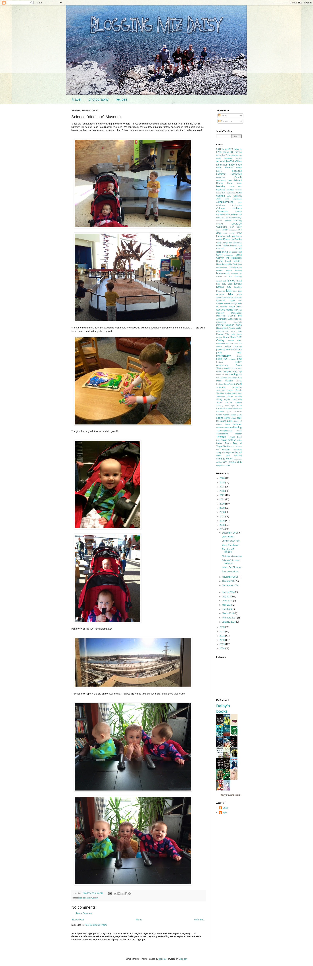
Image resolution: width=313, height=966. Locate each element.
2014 (222, 529)
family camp (222, 243)
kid (224, 291)
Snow (219, 402)
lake (230, 294)
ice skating (235, 276)
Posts (223, 115)
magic (234, 304)
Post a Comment (84, 913)
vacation (226, 449)
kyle (240, 291)
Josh (230, 284)
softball (238, 402)
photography (98, 99)
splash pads (236, 415)
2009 (222, 644)
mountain (238, 322)
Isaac (231, 280)
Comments (226, 121)
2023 (222, 491)
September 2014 (230, 585)
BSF (224, 193)
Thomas (221, 436)
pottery (238, 362)
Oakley (220, 340)
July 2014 (227, 596)
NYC (239, 337)
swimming (236, 427)
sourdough (229, 406)
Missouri (232, 315)
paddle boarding (233, 346)
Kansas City (223, 287)
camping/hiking (224, 201)
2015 (222, 525)
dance (219, 230)
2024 (222, 486)
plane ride (222, 359)
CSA (232, 227)
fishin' (219, 245)
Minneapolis (236, 313)
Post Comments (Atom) (96, 925)
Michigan (238, 310)
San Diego (232, 378)
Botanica (220, 189)
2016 (222, 520)
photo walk (229, 352)
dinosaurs (233, 230)
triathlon (232, 440)
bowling (230, 190)
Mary (232, 306)
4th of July (220, 155)
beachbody (221, 180)
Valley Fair (221, 452)
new (233, 331)
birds (239, 183)
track (239, 437)
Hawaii (228, 261)
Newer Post (78, 919)
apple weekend (224, 158)
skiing (219, 399)
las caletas (228, 298)
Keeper (219, 291)
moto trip (237, 319)
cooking (238, 220)
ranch (218, 371)
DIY (240, 230)
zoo (228, 465)
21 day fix (237, 149)
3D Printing (236, 152)
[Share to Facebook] (126, 893)
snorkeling (237, 399)
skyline (227, 399)
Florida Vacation (230, 245)
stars (233, 418)
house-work (223, 273)
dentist (225, 230)
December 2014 (230, 533)
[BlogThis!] (119, 893)
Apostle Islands (235, 155)
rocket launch (222, 375)
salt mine (223, 378)
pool (239, 359)
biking (230, 183)
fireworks (237, 243)
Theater (238, 434)
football (220, 248)
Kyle (225, 812)
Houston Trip (236, 274)
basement (221, 174)
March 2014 (228, 613)
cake (229, 196)
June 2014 (227, 600)
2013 (222, 627)
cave (240, 202)
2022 (222, 495)
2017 (222, 516)
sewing (228, 393)
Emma (227, 239)
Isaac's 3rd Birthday (231, 567)
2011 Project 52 (224, 149)
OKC (239, 340)
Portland (219, 362)
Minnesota (220, 316)
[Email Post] (109, 893)
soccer (229, 402)
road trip (237, 371)
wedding (238, 455)
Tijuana (231, 437)
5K (227, 155)
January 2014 (229, 622)
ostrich (219, 347)
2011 (222, 635)
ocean (231, 340)
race (240, 368)
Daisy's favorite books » (231, 795)
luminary (228, 303)
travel (76, 99)
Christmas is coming (232, 556)
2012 (222, 631)
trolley (239, 440)
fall (232, 239)
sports (219, 417)
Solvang (219, 406)
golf (240, 252)
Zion (223, 465)
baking (219, 171)
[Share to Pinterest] (129, 893)
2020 (222, 504)
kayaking (238, 287)
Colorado (227, 218)
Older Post (199, 919)
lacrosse (220, 294)
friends (238, 248)
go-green (233, 252)
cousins (219, 224)
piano (239, 356)
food (240, 246)
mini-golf (220, 313)
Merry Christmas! (230, 545)
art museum (222, 165)
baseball (237, 170)
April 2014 (227, 609)
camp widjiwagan (233, 199)
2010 (222, 640)
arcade (239, 158)
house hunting (234, 270)
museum (230, 325)
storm (227, 424)
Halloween (236, 258)
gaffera (162, 959)
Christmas (222, 211)
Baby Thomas (224, 167)
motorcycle (221, 322)
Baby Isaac (235, 164)
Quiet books (227, 536)
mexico (229, 310)
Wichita (220, 458)
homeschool (221, 267)
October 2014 (229, 581)
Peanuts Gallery (234, 349)
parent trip (220, 349)
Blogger (183, 959)
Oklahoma (220, 343)
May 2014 (227, 605)
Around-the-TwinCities (229, 161)
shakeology (236, 393)
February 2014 (229, 617)
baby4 (239, 168)
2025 (222, 482)
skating (238, 396)
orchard (229, 343)
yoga (218, 465)
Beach (238, 177)
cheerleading (236, 205)
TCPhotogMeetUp (224, 431)
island (239, 281)
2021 (222, 499)
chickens (237, 208)
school (238, 383)
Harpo (219, 261)
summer (237, 424)
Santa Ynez (229, 384)
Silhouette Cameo (224, 396)
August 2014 (228, 592)
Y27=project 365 (232, 461)
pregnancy (222, 364)
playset (232, 359)
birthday (221, 186)
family (238, 239)
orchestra (238, 343)
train (218, 440)
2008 (222, 648)
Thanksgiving (222, 434)
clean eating (230, 214)
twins (219, 443)
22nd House (222, 152)
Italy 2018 (221, 284)
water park (223, 455)
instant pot (221, 281)
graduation (228, 255)
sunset (226, 427)
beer (230, 180)
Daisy (239, 227)
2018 (222, 512)
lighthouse (220, 300)
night (233, 334)
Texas (239, 431)
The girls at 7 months (228, 550)
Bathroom (220, 177)
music (239, 325)
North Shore (229, 337)
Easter (219, 239)
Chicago (220, 208)
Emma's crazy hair (231, 541)
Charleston (220, 205)
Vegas (228, 452)
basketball (236, 174)
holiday (237, 261)
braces (238, 190)
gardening (222, 251)
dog (218, 232)
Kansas (238, 284)
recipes (121, 99)
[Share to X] (122, 893)
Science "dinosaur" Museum (231, 561)
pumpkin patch (230, 368)
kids (80, 898)
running (233, 374)
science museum (90, 898)
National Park (222, 328)
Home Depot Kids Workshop (229, 264)
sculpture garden (224, 390)
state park (226, 420)
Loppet (232, 300)
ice (225, 277)
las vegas (238, 298)
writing (219, 462)
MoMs (230, 319)
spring (227, 418)
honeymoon (236, 267)
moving (220, 325)
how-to (219, 277)
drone (231, 236)
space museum (234, 412)
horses (219, 270)
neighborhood (222, 331)
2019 (222, 508)
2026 (222, 478)
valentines (237, 450)
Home (139, 919)
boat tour (236, 186)
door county (229, 233)
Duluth (239, 236)
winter (229, 458)
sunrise (219, 427)
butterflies (231, 193)
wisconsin (238, 459)
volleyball (237, 452)
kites (235, 291)
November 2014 (230, 577)
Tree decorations (230, 571)
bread (218, 193)
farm (230, 243)
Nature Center (235, 328)
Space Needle (222, 415)
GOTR (219, 255)
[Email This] (116, 893)
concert (228, 221)
